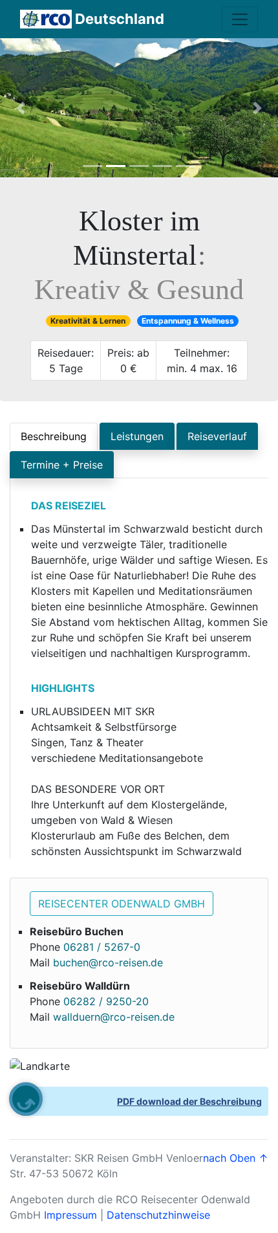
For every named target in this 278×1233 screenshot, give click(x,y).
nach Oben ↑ (235, 1157)
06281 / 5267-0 (101, 946)
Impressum (70, 1214)
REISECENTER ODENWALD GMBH (121, 903)
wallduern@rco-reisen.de (114, 1016)
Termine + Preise (62, 464)
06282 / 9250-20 (106, 1001)
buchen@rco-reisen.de (108, 962)
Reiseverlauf (217, 436)
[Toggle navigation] (240, 19)
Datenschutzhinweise (158, 1214)
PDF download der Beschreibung (189, 1101)
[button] (21, 107)
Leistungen (137, 436)
